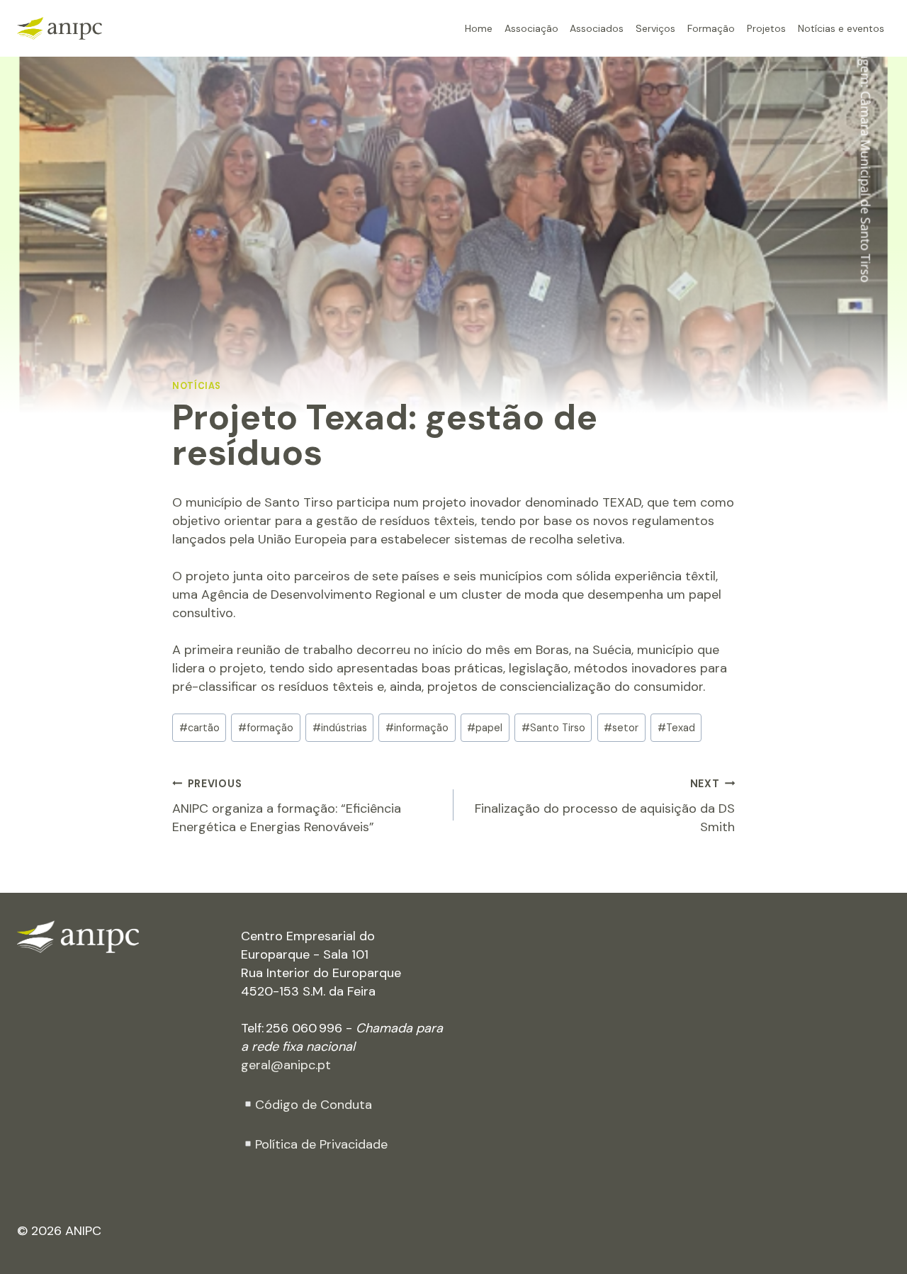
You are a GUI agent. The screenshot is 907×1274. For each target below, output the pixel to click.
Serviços (655, 28)
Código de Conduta (313, 1104)
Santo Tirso (553, 727)
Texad (676, 727)
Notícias (196, 386)
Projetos (766, 28)
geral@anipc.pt (286, 1064)
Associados (597, 28)
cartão (199, 727)
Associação (531, 28)
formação (265, 727)
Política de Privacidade (321, 1144)
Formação (711, 28)
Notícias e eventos (841, 28)
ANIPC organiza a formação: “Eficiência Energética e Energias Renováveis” (286, 806)
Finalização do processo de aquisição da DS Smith (605, 806)
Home (478, 28)
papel (484, 727)
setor (621, 727)
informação (417, 727)
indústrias (339, 727)
